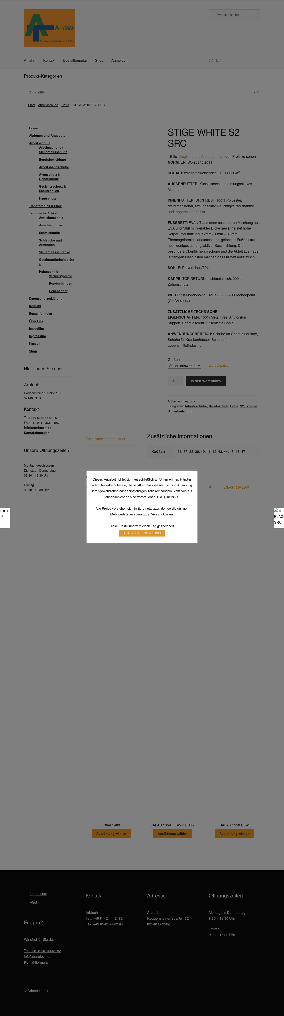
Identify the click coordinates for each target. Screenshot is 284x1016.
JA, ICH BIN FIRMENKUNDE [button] (142, 533)
